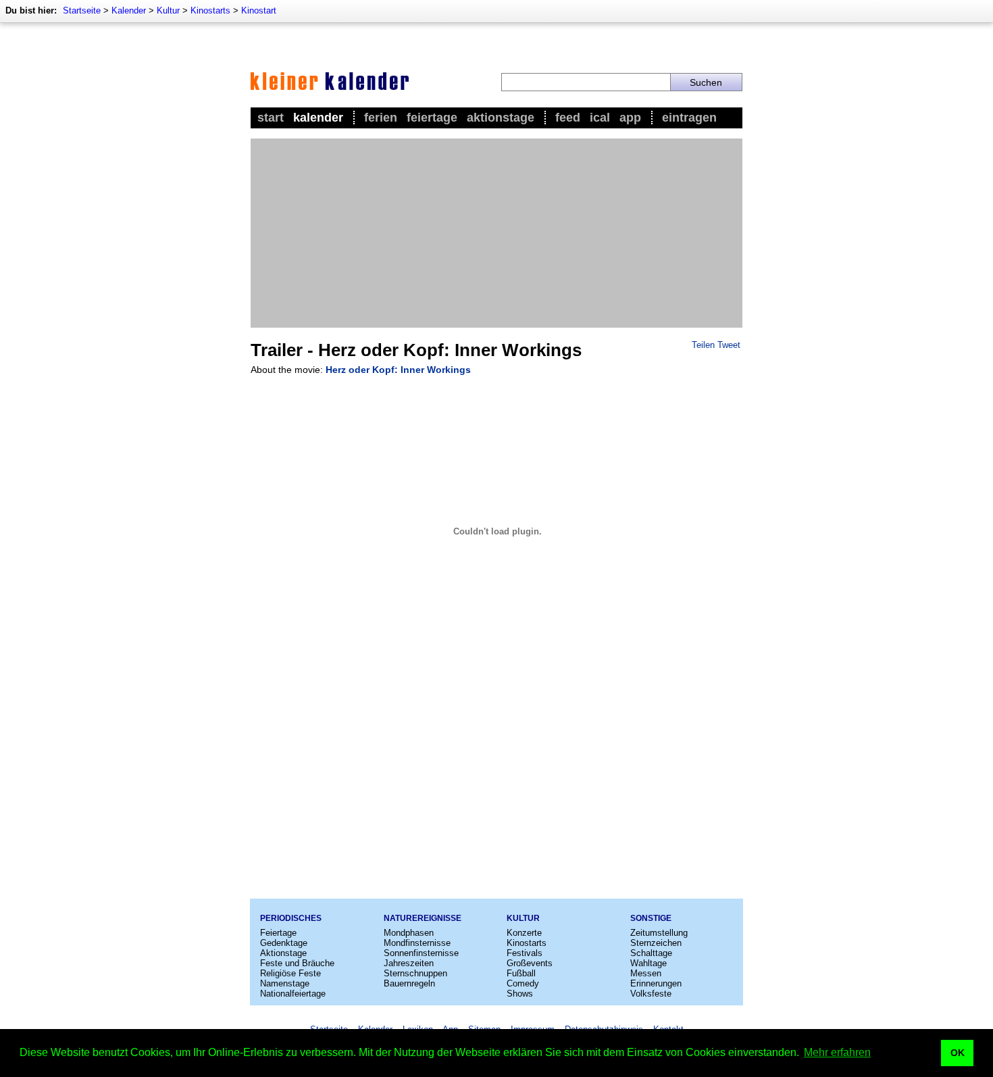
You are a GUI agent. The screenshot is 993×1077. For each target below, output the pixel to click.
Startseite (82, 10)
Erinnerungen (656, 983)
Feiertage (432, 117)
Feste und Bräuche (297, 963)
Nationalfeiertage (293, 993)
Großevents (530, 963)
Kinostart (258, 10)
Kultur (168, 10)
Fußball (521, 973)
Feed (567, 117)
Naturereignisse (422, 918)
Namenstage (284, 983)
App (630, 117)
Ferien (380, 117)
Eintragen (689, 117)
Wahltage (648, 963)
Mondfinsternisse (417, 943)
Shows (520, 993)
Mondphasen (409, 933)
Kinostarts (210, 10)
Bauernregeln (409, 983)
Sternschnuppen (415, 973)
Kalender (128, 10)
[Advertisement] (496, 233)
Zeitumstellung (659, 933)
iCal (600, 117)
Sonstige (650, 918)
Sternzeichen (656, 943)
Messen (645, 973)
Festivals (524, 953)
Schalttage (651, 953)
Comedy (523, 983)
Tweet (728, 345)
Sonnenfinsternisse (421, 953)
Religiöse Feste (290, 973)
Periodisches (291, 918)
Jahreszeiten (409, 963)
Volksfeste (650, 993)
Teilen (703, 345)
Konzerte (524, 933)
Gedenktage (283, 943)
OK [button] (957, 1052)
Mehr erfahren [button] (837, 1052)
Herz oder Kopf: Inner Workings (398, 369)
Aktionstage (500, 117)
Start (270, 117)
